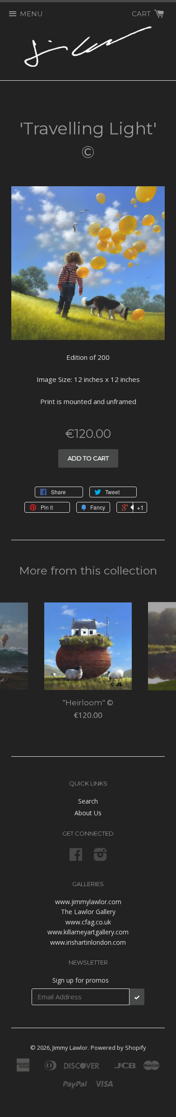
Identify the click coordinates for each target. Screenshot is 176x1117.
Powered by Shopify (118, 1047)
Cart (142, 13)
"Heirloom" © (88, 702)
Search (88, 801)
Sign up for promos (80, 980)
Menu (31, 13)
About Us (88, 813)
